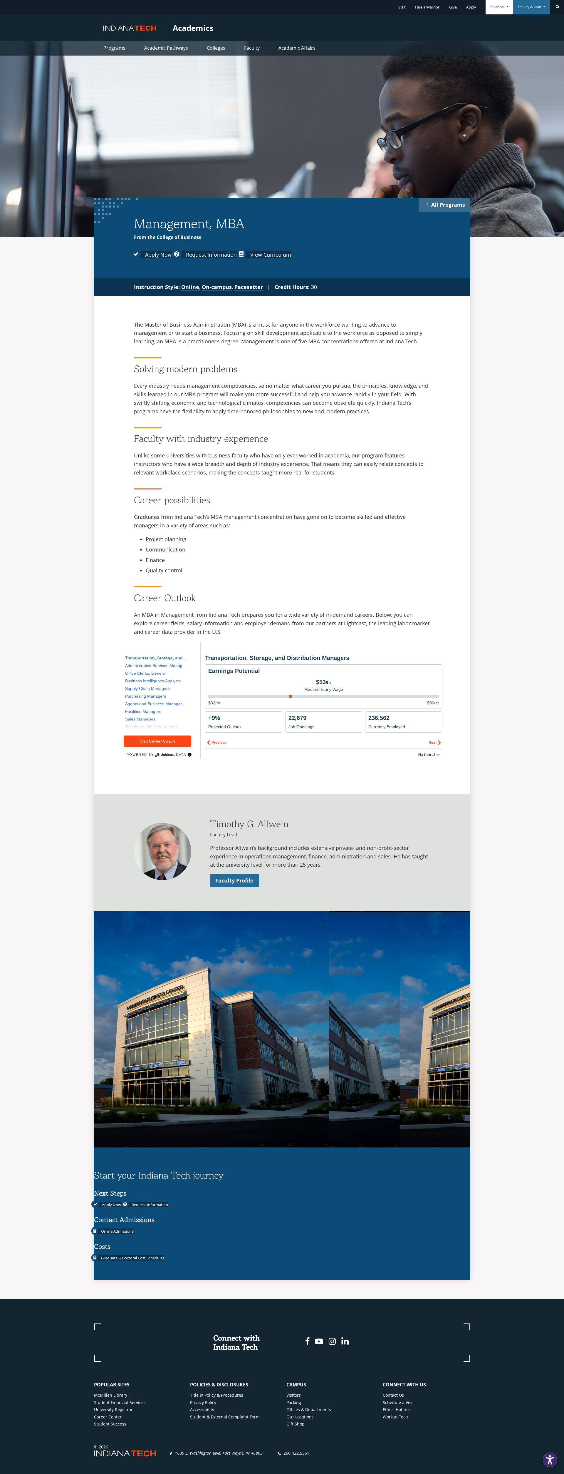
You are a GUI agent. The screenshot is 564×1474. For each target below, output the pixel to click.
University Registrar (113, 1409)
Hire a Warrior (427, 7)
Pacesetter (248, 286)
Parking (293, 1402)
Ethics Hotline (396, 1409)
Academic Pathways (166, 48)
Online (190, 286)
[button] (550, 1460)
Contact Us (393, 1395)
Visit (402, 7)
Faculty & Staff (530, 6)
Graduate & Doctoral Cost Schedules (132, 1258)
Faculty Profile (234, 880)
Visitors (293, 1395)
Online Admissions (116, 1231)
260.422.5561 (296, 1453)
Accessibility (202, 1409)
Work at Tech (395, 1417)
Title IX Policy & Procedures (216, 1395)
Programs (114, 48)
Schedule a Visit (398, 1402)
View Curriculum (270, 254)
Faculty (252, 48)
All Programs (447, 204)
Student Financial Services (120, 1402)
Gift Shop (295, 1424)
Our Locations (300, 1417)
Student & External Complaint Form (225, 1417)
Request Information (210, 254)
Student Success (110, 1424)
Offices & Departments (308, 1409)
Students (498, 6)
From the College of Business (167, 237)
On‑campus (217, 286)
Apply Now (158, 254)
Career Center (108, 1417)
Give (453, 7)
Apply (471, 7)
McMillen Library (110, 1395)
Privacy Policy (203, 1402)
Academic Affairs (296, 48)
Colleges (216, 48)
